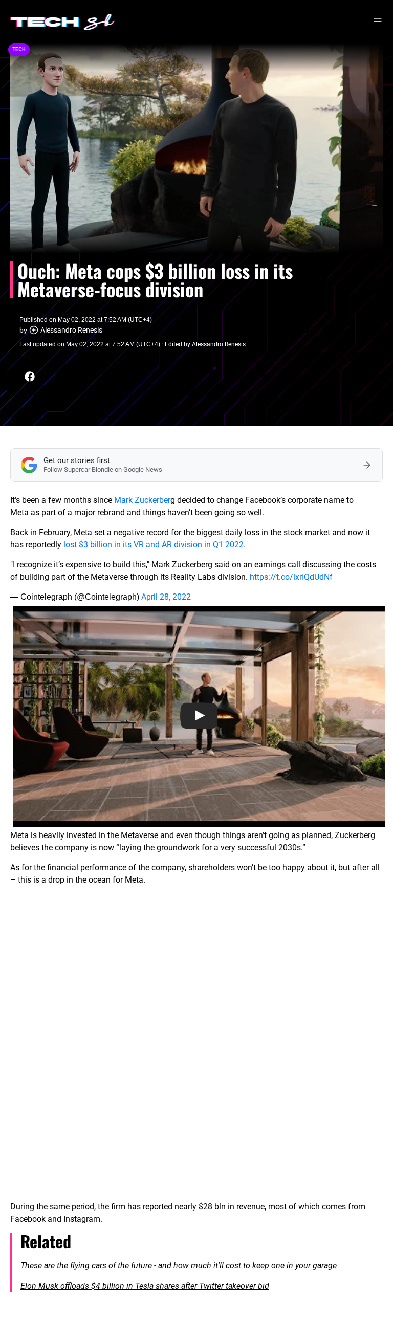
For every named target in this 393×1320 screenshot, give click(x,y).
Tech (19, 49)
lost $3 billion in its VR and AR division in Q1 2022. (154, 544)
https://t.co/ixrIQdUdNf (291, 577)
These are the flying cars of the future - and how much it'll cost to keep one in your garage (178, 1265)
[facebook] (30, 376)
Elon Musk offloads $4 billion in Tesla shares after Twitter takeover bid (144, 1286)
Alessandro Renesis (71, 330)
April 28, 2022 (166, 597)
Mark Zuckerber (142, 500)
